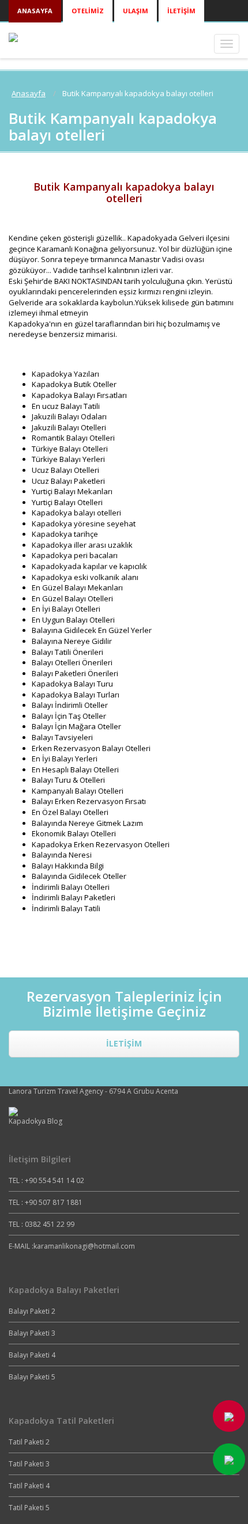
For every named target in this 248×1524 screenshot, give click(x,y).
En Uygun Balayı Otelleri (73, 620)
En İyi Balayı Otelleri (66, 609)
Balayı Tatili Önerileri (67, 652)
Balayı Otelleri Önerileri (72, 662)
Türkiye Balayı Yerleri (68, 459)
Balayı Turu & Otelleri (68, 780)
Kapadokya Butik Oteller (74, 384)
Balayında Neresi (62, 855)
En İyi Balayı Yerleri (64, 758)
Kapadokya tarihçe (65, 534)
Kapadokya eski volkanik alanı (85, 577)
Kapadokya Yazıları (65, 374)
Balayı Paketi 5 (32, 1377)
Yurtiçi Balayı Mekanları (72, 491)
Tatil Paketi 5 (29, 1507)
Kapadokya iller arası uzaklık (82, 545)
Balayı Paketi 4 (32, 1355)
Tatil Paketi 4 (29, 1486)
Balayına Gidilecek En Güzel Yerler (92, 630)
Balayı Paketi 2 (32, 1311)
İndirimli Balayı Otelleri (71, 887)
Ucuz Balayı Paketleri (68, 481)
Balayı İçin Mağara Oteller (76, 726)
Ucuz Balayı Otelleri (65, 470)
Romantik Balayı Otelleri (73, 438)
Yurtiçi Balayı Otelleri (67, 502)
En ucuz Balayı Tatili (66, 406)
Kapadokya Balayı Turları (75, 694)
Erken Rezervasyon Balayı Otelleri (91, 748)
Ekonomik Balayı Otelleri (74, 833)
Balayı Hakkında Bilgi (68, 865)
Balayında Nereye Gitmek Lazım (87, 823)
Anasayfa (29, 93)
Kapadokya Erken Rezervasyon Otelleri (101, 844)
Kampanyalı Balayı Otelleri (77, 791)
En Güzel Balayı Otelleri (72, 598)
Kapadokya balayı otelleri (76, 512)
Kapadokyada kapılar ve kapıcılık (89, 566)
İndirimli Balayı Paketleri (73, 897)
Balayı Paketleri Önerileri (75, 673)
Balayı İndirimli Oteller (70, 705)
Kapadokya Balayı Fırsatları (79, 395)
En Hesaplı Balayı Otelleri (75, 769)
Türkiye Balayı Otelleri (70, 448)
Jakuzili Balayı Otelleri (69, 427)
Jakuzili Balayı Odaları (69, 416)
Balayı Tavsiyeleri (62, 737)
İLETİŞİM (124, 1043)
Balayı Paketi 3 (32, 1333)
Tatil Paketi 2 (29, 1442)
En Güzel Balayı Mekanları (77, 587)
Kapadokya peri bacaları (75, 555)
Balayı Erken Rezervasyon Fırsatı (89, 801)
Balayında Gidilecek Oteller (79, 876)
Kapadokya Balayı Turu (72, 683)
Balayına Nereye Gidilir (72, 641)
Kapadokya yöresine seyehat (84, 523)
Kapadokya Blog (35, 1121)
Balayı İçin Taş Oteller (69, 716)
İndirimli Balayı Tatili (66, 908)
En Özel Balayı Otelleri (70, 812)
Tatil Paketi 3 (29, 1464)
